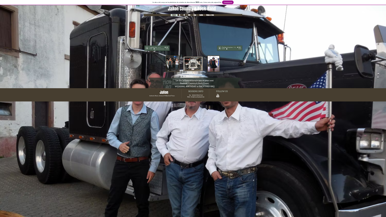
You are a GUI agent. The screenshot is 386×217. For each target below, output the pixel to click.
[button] (172, 63)
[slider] (168, 47)
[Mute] (165, 47)
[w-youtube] (217, 95)
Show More (193, 74)
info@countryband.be (197, 97)
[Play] (147, 48)
